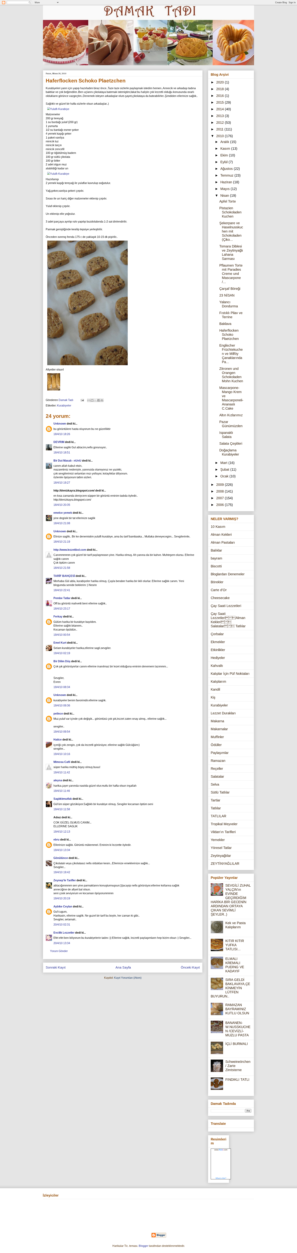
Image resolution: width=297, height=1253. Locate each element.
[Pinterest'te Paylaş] (102, 400)
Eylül (224, 162)
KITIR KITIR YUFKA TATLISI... (234, 945)
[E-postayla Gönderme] (82, 400)
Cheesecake (220, 598)
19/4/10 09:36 (61, 705)
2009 (220, 485)
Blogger (143, 1245)
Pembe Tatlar (61, 598)
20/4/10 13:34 (61, 943)
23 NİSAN (226, 295)
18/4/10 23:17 (61, 608)
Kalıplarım (218, 681)
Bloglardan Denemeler (228, 574)
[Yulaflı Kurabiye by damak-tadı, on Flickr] (58, 109)
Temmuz (227, 175)
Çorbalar (217, 634)
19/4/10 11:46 (61, 790)
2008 (220, 491)
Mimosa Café (61, 761)
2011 (220, 129)
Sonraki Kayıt (55, 967)
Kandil (215, 689)
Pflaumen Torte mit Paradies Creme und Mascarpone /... (231, 273)
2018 (220, 89)
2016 (220, 96)
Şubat (225, 469)
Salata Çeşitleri (230, 443)
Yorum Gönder (59, 951)
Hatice (57, 739)
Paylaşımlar (220, 753)
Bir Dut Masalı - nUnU (67, 460)
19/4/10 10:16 (61, 754)
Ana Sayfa (123, 967)
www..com (220, 1150)
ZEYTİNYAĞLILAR (225, 863)
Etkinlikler (218, 650)
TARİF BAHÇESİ (64, 575)
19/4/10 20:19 (61, 898)
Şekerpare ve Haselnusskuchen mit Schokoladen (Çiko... (231, 231)
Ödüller (216, 745)
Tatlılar (216, 808)
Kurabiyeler (64, 405)
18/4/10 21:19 (61, 541)
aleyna (57, 780)
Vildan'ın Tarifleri (223, 832)
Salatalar (217, 776)
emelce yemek (62, 512)
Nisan (225, 195)
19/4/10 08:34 (61, 687)
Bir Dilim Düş (61, 661)
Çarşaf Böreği (229, 288)
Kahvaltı (217, 666)
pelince (58, 713)
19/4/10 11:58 (61, 809)
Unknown (59, 423)
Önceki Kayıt (190, 967)
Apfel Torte (227, 201)
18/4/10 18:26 (61, 434)
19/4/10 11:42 (61, 772)
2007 (220, 498)
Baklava (225, 324)
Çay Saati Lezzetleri (226, 606)
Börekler (217, 582)
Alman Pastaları (223, 542)
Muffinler (217, 737)
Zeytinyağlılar (221, 856)
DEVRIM (58, 442)
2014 (220, 109)
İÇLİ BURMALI (236, 1044)
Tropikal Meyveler (224, 824)
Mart (224, 463)
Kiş (213, 697)
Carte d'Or (219, 590)
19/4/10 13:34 (61, 850)
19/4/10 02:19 (61, 653)
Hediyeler (218, 658)
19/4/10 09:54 (61, 731)
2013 (220, 116)
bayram (216, 558)
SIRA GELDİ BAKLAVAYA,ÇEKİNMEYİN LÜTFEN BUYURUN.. (230, 988)
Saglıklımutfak (62, 798)
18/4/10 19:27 (61, 482)
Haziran (226, 182)
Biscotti (216, 566)
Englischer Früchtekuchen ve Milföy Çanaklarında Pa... (231, 353)
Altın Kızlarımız (231, 415)
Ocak (224, 476)
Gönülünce (60, 858)
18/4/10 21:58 (61, 567)
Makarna (217, 721)
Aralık (225, 142)
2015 (220, 102)
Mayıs (225, 189)
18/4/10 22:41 (61, 590)
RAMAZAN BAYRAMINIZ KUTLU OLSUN (237, 1009)
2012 (220, 122)
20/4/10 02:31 (61, 924)
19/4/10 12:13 (61, 831)
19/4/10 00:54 (61, 634)
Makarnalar (219, 729)
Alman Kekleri (221, 534)
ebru (56, 839)
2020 (220, 82)
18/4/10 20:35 (61, 504)
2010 (220, 136)
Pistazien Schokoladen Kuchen (230, 212)
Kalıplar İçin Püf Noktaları (230, 673)
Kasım (225, 148)
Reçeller (217, 768)
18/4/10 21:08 (61, 523)
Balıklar (216, 550)
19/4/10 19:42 (61, 872)
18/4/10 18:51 (61, 452)
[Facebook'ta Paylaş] (98, 400)
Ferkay (57, 616)
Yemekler (218, 840)
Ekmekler (218, 642)
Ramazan (218, 761)
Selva (215, 784)
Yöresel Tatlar (221, 848)
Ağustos (227, 169)
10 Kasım (218, 526)
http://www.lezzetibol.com (69, 549)
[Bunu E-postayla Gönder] (89, 400)
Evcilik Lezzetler (63, 932)
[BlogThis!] (92, 400)
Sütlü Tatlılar (220, 792)
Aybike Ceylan (62, 906)
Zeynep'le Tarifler (64, 880)
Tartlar (215, 800)
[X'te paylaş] (95, 400)
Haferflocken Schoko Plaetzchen (229, 335)
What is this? (221, 1178)
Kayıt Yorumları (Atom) (127, 977)
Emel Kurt (59, 642)
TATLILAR (218, 816)
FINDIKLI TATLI (237, 1079)
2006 (220, 505)
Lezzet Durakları (223, 713)
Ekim (224, 155)
